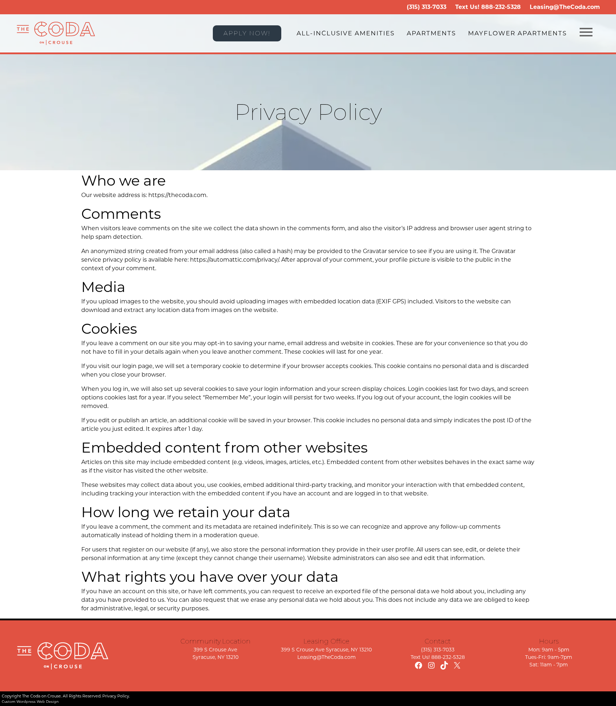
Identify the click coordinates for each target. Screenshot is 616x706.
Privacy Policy (115, 696)
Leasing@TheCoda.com (565, 7)
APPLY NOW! (247, 33)
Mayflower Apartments (517, 33)
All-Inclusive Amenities (346, 33)
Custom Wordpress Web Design (30, 702)
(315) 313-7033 (426, 7)
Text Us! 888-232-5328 (438, 657)
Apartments (431, 33)
